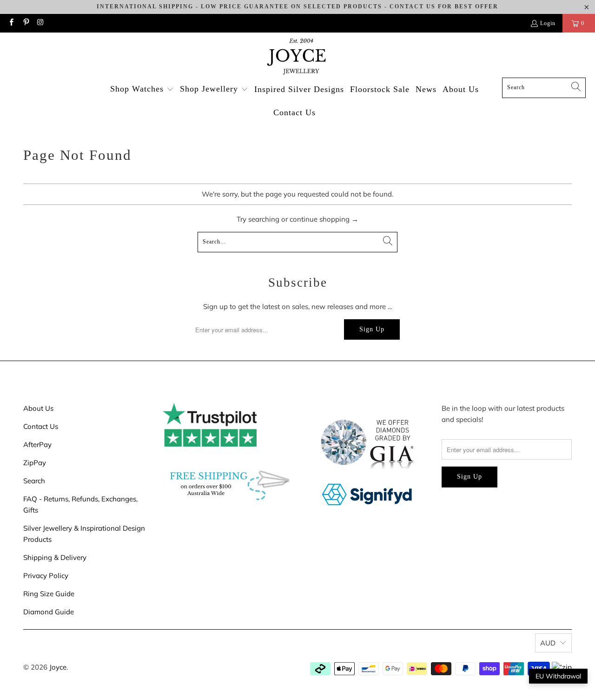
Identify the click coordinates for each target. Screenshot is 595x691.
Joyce (57, 667)
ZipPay (34, 462)
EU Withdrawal (558, 676)
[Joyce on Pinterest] (25, 23)
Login (547, 23)
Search (34, 480)
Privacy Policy (45, 575)
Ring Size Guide (48, 593)
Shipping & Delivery (54, 557)
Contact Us (40, 426)
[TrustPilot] (210, 444)
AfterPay (37, 444)
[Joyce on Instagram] (40, 23)
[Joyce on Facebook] (11, 23)
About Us (38, 408)
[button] (142, 89)
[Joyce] (297, 57)
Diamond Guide (48, 611)
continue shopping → (324, 219)
